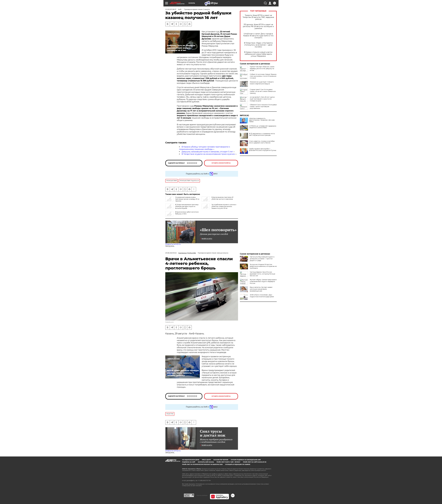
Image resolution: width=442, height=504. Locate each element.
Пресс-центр (206, 459)
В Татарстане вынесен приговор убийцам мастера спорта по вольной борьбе (186, 206)
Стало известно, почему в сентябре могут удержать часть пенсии (262, 142)
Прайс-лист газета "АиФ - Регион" (228, 462)
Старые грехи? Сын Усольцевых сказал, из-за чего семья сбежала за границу (263, 91)
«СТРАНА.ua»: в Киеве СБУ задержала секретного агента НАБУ (262, 126)
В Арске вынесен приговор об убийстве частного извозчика (222, 198)
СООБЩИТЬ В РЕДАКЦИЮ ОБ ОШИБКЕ (237, 464)
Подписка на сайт (188, 462)
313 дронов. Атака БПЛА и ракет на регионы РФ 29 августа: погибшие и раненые (258, 26)
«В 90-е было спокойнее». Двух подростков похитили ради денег (262, 296)
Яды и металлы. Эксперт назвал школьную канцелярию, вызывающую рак (261, 289)
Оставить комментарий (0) (221, 163)
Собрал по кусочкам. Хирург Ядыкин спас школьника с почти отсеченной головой (263, 76)
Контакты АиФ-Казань (206, 462)
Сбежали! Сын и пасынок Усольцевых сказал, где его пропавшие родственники (263, 106)
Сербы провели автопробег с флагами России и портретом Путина (262, 149)
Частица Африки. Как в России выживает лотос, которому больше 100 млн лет (262, 274)
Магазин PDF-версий (220, 459)
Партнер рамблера (201, 495)
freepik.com (169, 322)
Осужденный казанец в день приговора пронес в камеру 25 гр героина (187, 199)
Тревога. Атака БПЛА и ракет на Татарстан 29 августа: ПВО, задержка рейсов (258, 17)
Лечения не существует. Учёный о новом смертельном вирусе (262, 83)
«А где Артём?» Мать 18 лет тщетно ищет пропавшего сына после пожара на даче (262, 99)
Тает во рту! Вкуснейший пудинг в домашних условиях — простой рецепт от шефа (262, 258)
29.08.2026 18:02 (171, 253)
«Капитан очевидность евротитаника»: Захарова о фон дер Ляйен (262, 120)
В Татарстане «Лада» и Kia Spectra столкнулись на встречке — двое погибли (258, 45)
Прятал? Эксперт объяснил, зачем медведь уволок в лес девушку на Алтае (262, 68)
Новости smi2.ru (173, 244)
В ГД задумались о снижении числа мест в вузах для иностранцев (262, 134)
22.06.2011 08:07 (170, 9)
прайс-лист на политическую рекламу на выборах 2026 (202, 464)
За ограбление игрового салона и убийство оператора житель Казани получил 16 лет (224, 206)
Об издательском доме (190, 459)
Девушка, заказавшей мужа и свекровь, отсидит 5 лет (207, 152)
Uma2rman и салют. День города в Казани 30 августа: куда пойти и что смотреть (258, 36)
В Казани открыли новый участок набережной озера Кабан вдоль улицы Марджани (258, 54)
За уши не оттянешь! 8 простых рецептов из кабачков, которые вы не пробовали (263, 266)
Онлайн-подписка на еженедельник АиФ (246, 459)
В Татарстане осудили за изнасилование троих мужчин (208, 154)
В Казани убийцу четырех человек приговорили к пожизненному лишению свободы (204, 148)
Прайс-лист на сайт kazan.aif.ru (254, 462)
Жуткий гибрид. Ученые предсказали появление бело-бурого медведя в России (263, 281)
